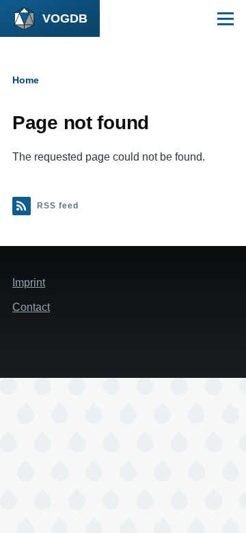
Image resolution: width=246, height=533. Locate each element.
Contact (31, 307)
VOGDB (64, 18)
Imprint (28, 282)
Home (25, 79)
